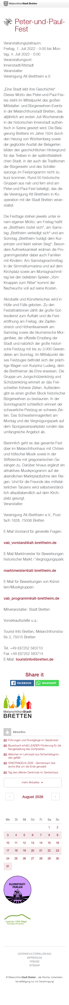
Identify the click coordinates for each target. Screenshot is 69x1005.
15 (49, 843)
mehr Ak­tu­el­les (31, 782)
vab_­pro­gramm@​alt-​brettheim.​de (31, 598)
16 (57, 843)
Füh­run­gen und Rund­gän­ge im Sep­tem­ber (33, 740)
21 (40, 850)
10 (7, 843)
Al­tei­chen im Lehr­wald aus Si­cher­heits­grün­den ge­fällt (34, 756)
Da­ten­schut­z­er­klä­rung (34, 954)
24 (7, 858)
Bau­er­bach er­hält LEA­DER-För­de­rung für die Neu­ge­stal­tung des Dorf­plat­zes (34, 747)
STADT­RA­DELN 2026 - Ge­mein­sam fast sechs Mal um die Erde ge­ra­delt (31, 765)
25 (16, 858)
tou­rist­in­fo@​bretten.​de (34, 659)
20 (32, 850)
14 (40, 843)
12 (24, 843)
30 (57, 858)
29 (49, 858)
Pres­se (34, 961)
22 (49, 850)
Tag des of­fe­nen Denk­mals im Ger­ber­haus (33, 772)
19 (24, 850)
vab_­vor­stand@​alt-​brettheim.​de (30, 542)
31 (7, 866)
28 (40, 858)
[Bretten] (21, 3)
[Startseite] (17, 705)
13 (32, 843)
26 (24, 858)
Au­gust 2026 (32, 797)
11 (16, 843)
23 (57, 850)
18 (16, 850)
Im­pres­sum (34, 958)
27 (32, 858)
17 (7, 850)
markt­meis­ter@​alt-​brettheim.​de (30, 570)
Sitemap (34, 965)
